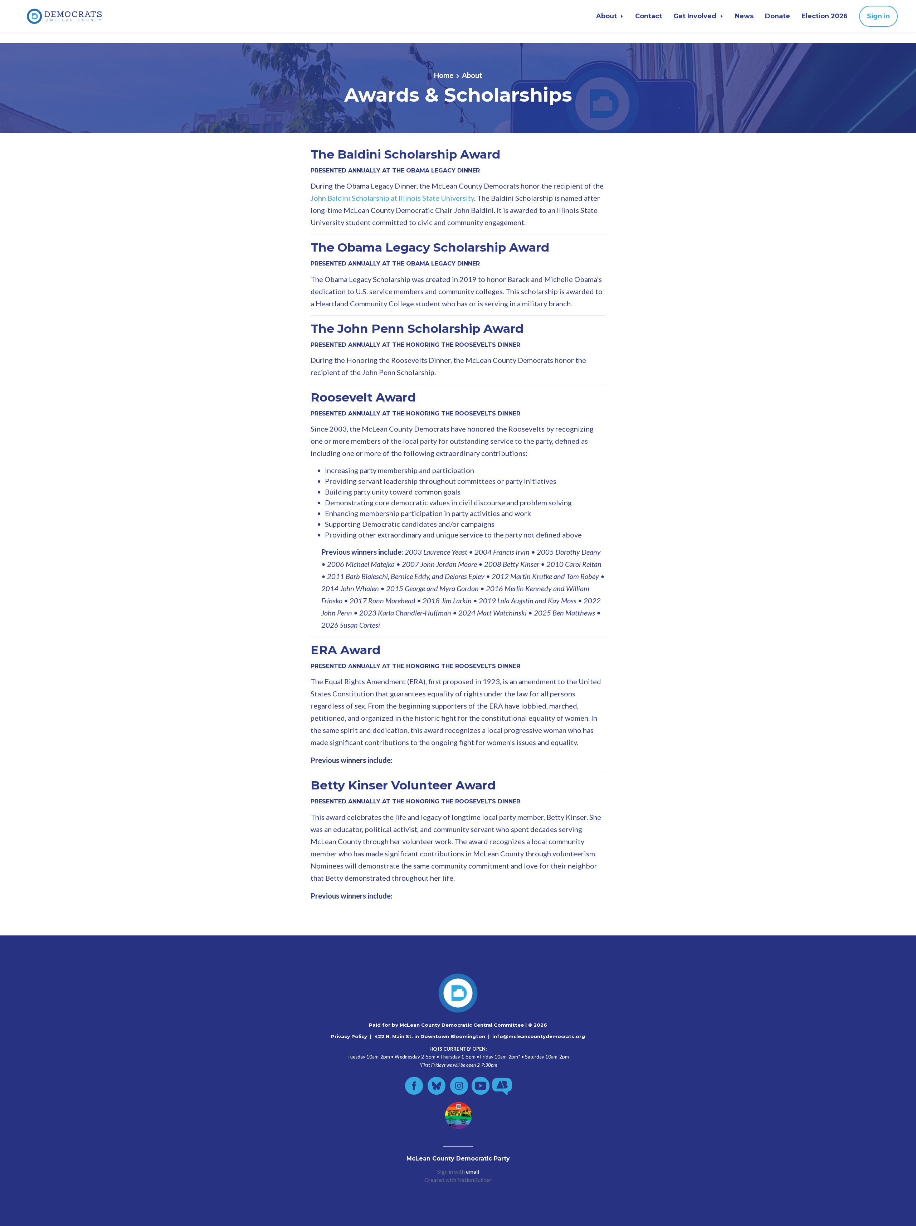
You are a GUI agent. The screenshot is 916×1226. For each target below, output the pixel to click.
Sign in (878, 16)
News (744, 16)
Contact (648, 16)
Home (443, 75)
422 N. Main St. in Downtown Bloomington (429, 1036)
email (472, 1171)
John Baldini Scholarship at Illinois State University (392, 198)
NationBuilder (474, 1180)
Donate (777, 16)
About (607, 16)
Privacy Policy (349, 1036)
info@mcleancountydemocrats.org (538, 1036)
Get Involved (695, 16)
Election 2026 (825, 16)
